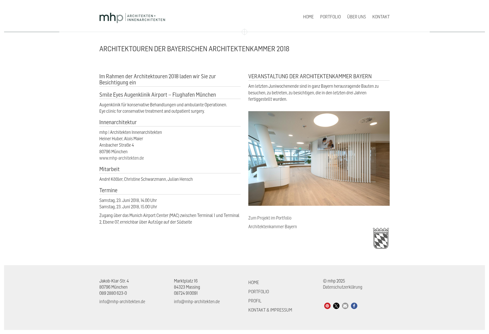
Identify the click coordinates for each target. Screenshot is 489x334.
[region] (423, 304)
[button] (327, 306)
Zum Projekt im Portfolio (269, 218)
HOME (253, 282)
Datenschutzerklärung (342, 287)
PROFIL (255, 300)
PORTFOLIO (258, 291)
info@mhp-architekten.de (122, 301)
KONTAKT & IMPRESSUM (270, 310)
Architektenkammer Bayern (272, 226)
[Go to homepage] (132, 16)
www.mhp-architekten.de (121, 158)
